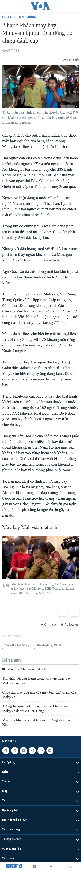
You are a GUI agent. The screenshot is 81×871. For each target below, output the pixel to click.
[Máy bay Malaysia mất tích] (40, 557)
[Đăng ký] (49, 750)
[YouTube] (34, 866)
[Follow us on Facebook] (5, 750)
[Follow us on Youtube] (23, 750)
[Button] (71, 60)
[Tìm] (69, 866)
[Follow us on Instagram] (32, 750)
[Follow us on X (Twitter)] (14, 750)
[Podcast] (41, 750)
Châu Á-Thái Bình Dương (19, 17)
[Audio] (52, 866)
